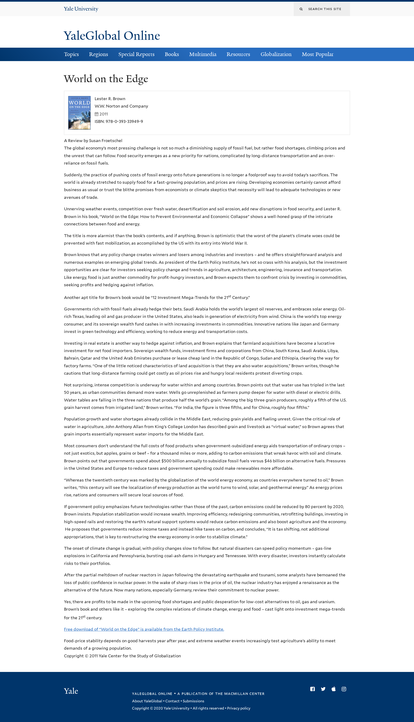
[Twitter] (324, 689)
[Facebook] (313, 689)
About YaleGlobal (147, 701)
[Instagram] (345, 689)
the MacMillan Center (239, 693)
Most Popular (318, 54)
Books (172, 54)
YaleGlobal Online (112, 36)
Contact (172, 701)
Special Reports (136, 54)
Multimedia (202, 54)
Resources (238, 54)
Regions (98, 54)
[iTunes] (335, 689)
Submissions (193, 701)
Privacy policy (238, 708)
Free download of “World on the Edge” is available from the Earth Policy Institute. (144, 629)
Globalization (276, 54)
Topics (71, 54)
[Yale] (71, 691)
